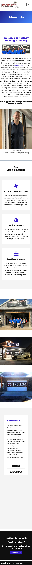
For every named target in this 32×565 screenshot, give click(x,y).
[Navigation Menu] (28, 4)
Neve (3, 563)
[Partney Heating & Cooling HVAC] (10, 4)
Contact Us (16, 552)
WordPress (19, 563)
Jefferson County (20, 65)
